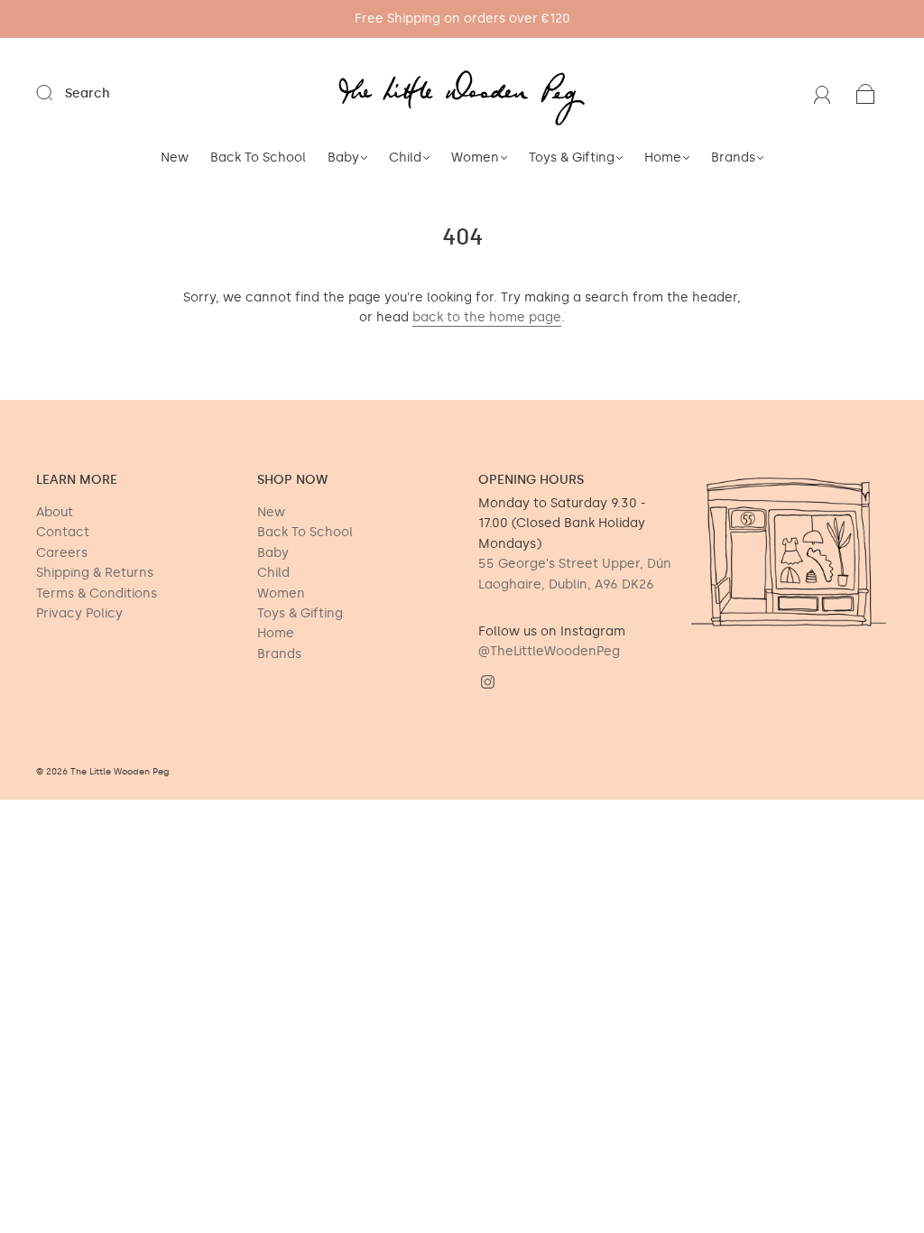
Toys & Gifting (571, 157)
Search (87, 93)
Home (662, 157)
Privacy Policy (79, 613)
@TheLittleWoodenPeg (549, 651)
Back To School (258, 157)
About (54, 512)
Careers (62, 553)
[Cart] (866, 93)
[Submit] (56, 93)
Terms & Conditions (96, 593)
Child (405, 157)
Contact (62, 532)
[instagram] (487, 682)
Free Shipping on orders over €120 (462, 18)
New (175, 157)
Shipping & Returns (94, 572)
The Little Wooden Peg (120, 771)
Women (475, 157)
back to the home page (486, 317)
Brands (733, 157)
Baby (343, 157)
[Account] (822, 93)
